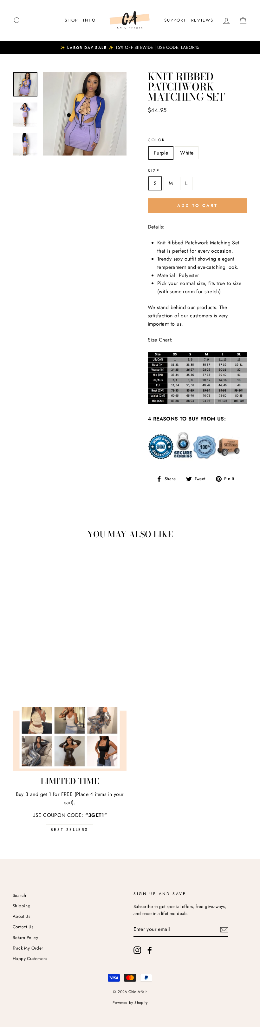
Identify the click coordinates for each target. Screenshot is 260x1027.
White (186, 152)
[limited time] (70, 739)
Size (154, 171)
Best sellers (69, 829)
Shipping (21, 906)
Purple (161, 152)
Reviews (202, 20)
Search (19, 895)
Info (89, 20)
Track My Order (28, 948)
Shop (71, 20)
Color (157, 140)
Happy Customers (30, 958)
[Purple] (25, 645)
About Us (21, 916)
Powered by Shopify (130, 1002)
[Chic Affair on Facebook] (149, 950)
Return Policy (25, 937)
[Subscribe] (224, 929)
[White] (34, 645)
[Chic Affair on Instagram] (137, 950)
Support (175, 20)
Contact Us (23, 927)
